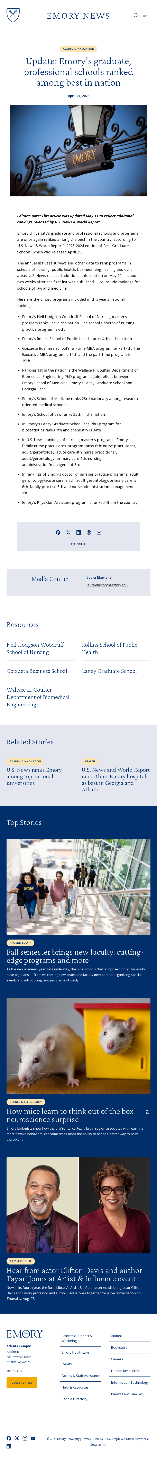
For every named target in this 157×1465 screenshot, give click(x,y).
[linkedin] (9, 1446)
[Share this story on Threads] (88, 532)
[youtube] (33, 1438)
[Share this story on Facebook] (58, 532)
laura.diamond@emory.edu (107, 585)
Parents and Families (127, 1394)
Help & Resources (75, 1387)
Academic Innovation (78, 48)
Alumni (116, 1336)
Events (67, 1364)
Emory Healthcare (75, 1352)
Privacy (87, 1438)
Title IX (98, 1438)
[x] (17, 1438)
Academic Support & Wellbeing (77, 1338)
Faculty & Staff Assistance (81, 1375)
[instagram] (24, 1438)
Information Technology (130, 1382)
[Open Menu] (145, 15)
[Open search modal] (136, 15)
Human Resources (125, 1371)
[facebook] (9, 1438)
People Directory (74, 1399)
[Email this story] (99, 533)
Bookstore (119, 1347)
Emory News (78, 15)
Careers (117, 1359)
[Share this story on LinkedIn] (79, 532)
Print (81, 543)
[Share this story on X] (68, 532)
